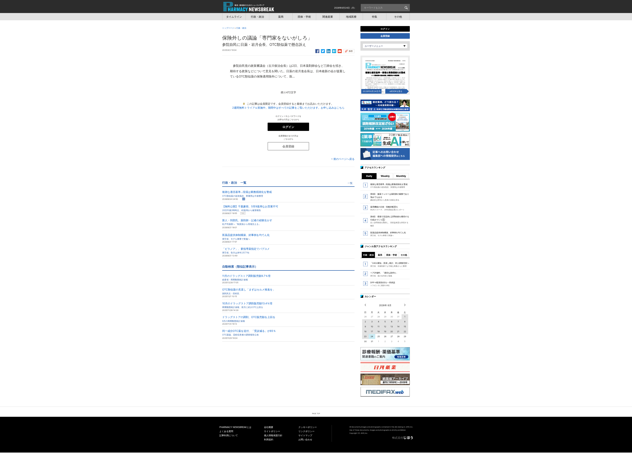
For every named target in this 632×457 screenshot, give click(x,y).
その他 (404, 255)
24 (372, 336)
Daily (369, 176)
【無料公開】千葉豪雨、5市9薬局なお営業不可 (250, 208)
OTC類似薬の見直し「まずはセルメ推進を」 (248, 291)
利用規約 (268, 439)
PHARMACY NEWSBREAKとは (235, 427)
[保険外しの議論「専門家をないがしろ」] (334, 51)
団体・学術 (391, 255)
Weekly (385, 176)
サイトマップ (305, 435)
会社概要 (268, 427)
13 (392, 326)
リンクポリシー (306, 431)
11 (379, 326)
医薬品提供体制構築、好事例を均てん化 (246, 236)
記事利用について (228, 435)
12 (385, 326)
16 (365, 331)
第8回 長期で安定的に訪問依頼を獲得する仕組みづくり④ (389, 221)
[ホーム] (248, 9)
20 (391, 331)
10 (372, 326)
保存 (351, 51)
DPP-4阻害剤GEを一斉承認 (382, 284)
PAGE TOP (316, 413)
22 (405, 331)
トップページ (228, 28)
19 (385, 331)
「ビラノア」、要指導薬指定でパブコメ (246, 250)
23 (365, 336)
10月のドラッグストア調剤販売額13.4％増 (247, 305)
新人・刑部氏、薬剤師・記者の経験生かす (247, 222)
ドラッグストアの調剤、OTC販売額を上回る (248, 318)
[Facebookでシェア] (317, 51)
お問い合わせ (305, 439)
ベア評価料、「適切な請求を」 (384, 274)
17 (372, 331)
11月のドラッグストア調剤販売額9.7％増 (246, 277)
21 (398, 331)
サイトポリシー (272, 431)
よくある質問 (226, 431)
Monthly (401, 176)
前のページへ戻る (344, 159)
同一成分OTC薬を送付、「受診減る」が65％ (249, 332)
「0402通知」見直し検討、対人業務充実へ (389, 264)
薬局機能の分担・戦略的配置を (387, 208)
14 (398, 326)
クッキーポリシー (307, 427)
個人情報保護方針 (273, 435)
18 (378, 331)
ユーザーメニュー (374, 46)
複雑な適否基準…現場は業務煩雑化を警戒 (247, 193)
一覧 (350, 183)
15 (405, 326)
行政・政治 (241, 28)
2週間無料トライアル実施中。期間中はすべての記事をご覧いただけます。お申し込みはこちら (288, 107)
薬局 (380, 255)
